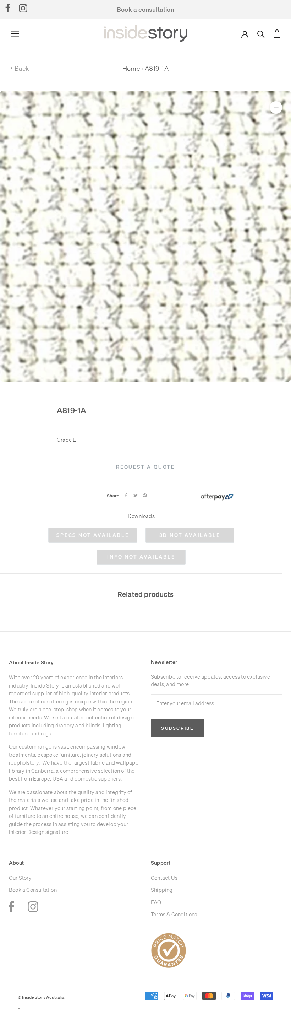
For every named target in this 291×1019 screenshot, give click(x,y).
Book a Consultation (33, 890)
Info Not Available (141, 557)
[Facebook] (8, 8)
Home (131, 68)
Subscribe (177, 728)
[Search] (261, 33)
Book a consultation (145, 9)
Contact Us (164, 878)
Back (20, 68)
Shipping (162, 890)
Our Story (20, 878)
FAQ (156, 902)
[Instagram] (23, 8)
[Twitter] (135, 495)
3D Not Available (189, 535)
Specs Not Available (92, 535)
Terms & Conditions (174, 914)
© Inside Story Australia (41, 997)
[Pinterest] (145, 495)
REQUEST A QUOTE (145, 467)
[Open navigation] (15, 34)
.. (19, 1007)
